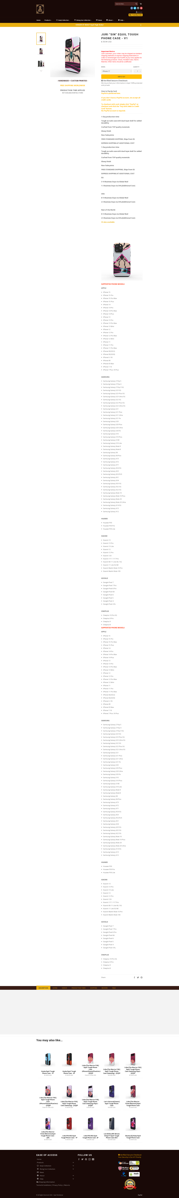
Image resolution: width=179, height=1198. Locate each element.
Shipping (93, 988)
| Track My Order (136, 15)
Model (103, 67)
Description (43, 988)
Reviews (105, 988)
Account (140, 12)
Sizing (55, 988)
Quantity (136, 67)
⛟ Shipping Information (45, 1182)
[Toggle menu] (73, 1162)
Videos (64, 988)
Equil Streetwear (58, 1195)
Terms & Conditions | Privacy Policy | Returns (53, 1185)
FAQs (114, 988)
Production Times (79, 988)
